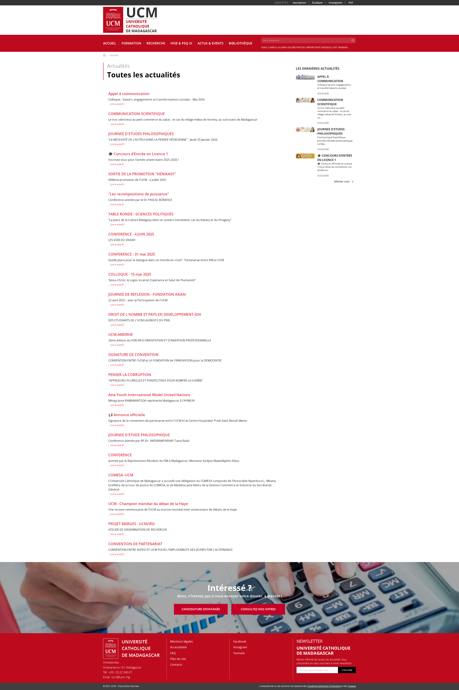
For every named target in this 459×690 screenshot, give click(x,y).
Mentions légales (181, 641)
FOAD (264, 47)
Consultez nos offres (258, 609)
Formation (131, 43)
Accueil (109, 43)
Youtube (239, 653)
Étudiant (317, 2)
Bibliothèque (240, 43)
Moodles (327, 47)
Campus (272, 47)
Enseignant (335, 2)
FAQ (173, 653)
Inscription (299, 2)
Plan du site (178, 659)
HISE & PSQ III (181, 43)
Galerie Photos (296, 47)
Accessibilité (178, 647)
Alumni (282, 47)
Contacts (176, 665)
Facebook (239, 641)
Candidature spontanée (201, 609)
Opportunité (313, 47)
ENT (335, 47)
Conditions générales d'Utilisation (324, 686)
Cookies (352, 686)
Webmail (343, 47)
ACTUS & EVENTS (210, 43)
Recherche (155, 43)
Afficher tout (342, 181)
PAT (351, 2)
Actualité (114, 55)
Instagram (240, 647)
